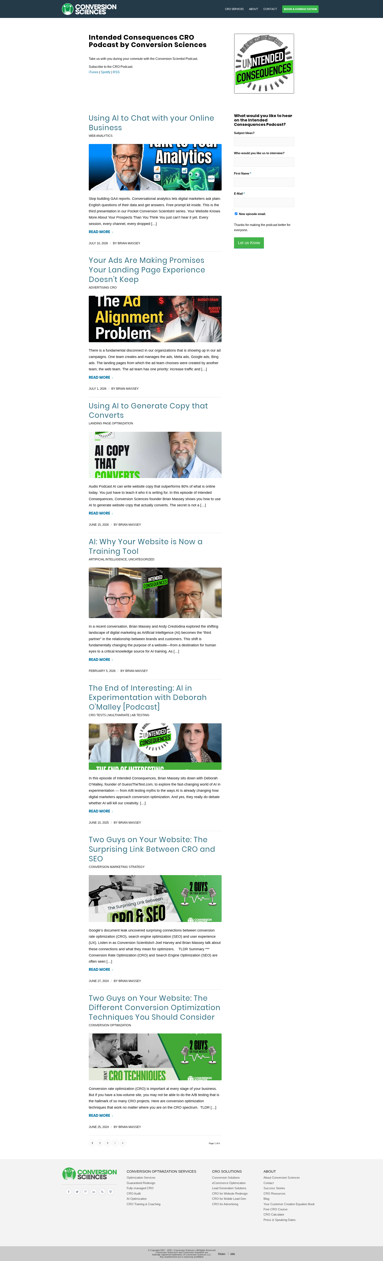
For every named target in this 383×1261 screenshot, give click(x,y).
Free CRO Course (275, 1209)
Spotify (106, 72)
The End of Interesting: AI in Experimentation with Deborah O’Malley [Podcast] (148, 697)
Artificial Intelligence (108, 559)
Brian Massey (129, 243)
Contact (269, 1183)
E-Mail (239, 193)
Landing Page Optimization (111, 423)
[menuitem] (234, 9)
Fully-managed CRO (140, 1188)
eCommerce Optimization (229, 1183)
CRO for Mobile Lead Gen (229, 1198)
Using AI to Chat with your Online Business (151, 123)
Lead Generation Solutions (229, 1188)
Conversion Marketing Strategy (117, 867)
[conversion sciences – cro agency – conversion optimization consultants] (89, 9)
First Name (242, 173)
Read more (99, 231)
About (270, 1171)
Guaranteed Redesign (141, 1183)
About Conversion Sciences (282, 1177)
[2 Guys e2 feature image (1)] (155, 898)
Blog (266, 1198)
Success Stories (274, 1188)
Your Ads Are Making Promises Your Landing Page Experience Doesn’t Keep (147, 270)
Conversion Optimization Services (161, 1171)
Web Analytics (101, 135)
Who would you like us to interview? (259, 153)
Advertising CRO (103, 287)
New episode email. (252, 214)
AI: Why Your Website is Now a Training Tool (146, 546)
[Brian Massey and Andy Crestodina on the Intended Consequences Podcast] (155, 593)
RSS (116, 72)
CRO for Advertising (225, 1204)
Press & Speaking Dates (280, 1220)
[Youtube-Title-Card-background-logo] (155, 455)
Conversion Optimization (110, 1025)
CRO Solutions (227, 1171)
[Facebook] (68, 1194)
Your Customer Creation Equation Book (289, 1204)
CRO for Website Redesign (230, 1193)
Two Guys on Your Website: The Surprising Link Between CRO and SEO (152, 849)
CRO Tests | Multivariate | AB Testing (119, 715)
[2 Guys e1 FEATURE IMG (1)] (155, 1056)
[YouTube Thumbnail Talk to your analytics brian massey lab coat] (155, 167)
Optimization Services (141, 1177)
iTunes (93, 72)
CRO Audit (134, 1193)
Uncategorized (141, 559)
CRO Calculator (274, 1214)
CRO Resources (274, 1193)
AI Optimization (137, 1198)
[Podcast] (110, 1194)
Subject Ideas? (244, 133)
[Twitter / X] (77, 1194)
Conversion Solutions (226, 1177)
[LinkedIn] (94, 1194)
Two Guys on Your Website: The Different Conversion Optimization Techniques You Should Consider (154, 1007)
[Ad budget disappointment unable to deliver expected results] (155, 319)
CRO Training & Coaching (143, 1204)
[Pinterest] (85, 1194)
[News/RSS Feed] (102, 1194)
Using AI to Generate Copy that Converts (148, 411)
